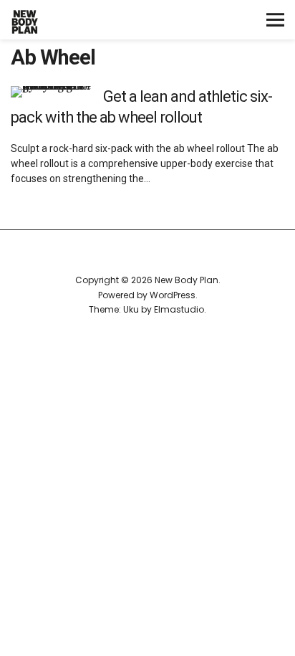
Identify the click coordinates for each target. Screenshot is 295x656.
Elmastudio (179, 309)
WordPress (172, 295)
